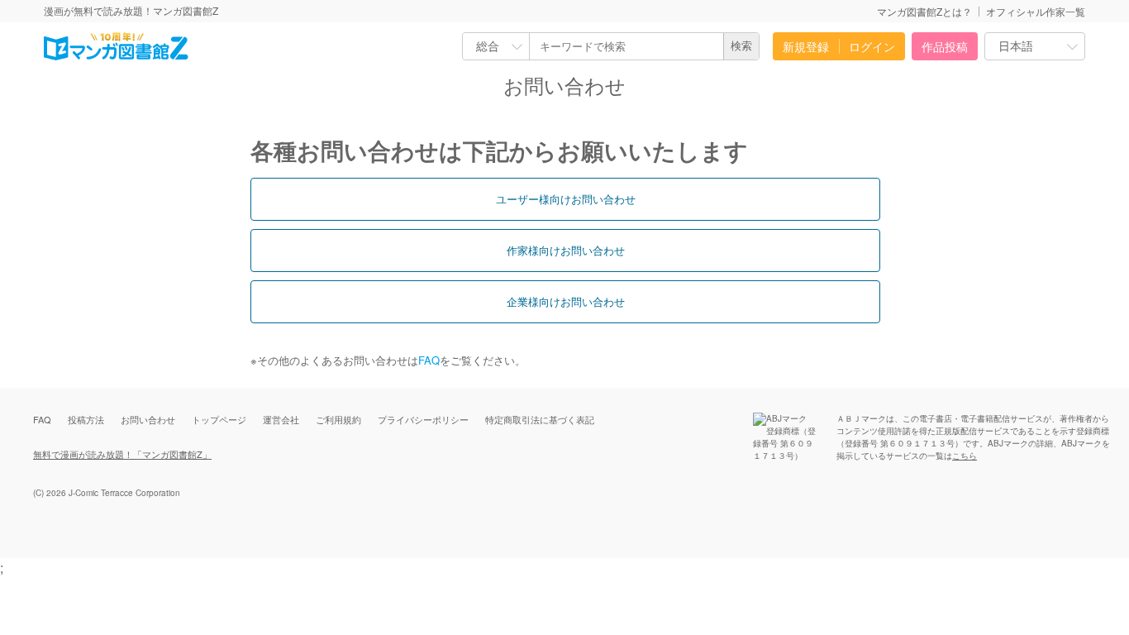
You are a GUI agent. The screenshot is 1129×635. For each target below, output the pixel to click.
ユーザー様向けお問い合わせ (566, 199)
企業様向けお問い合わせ (566, 301)
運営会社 (281, 419)
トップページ (219, 419)
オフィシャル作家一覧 (1035, 11)
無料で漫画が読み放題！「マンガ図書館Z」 (122, 454)
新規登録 (806, 46)
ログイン (872, 46)
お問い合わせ (148, 419)
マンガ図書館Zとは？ (924, 11)
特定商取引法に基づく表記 (539, 419)
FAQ (429, 360)
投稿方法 (86, 419)
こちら (964, 455)
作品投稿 (945, 46)
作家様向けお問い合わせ (566, 250)
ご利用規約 (338, 419)
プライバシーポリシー (423, 419)
